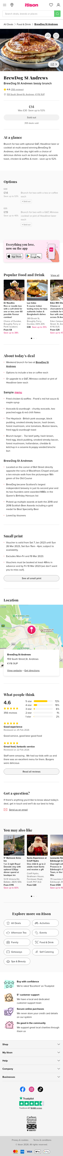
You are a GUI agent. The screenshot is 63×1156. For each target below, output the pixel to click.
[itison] (31, 5)
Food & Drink (24, 24)
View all (55, 275)
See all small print (31, 578)
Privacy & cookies (20, 1140)
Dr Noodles (9, 302)
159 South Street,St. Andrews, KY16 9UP (26, 94)
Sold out (31, 117)
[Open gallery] (31, 50)
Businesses (8, 1077)
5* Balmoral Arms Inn (12, 859)
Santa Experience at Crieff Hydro (37, 859)
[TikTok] (40, 1091)
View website (14, 670)
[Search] (57, 13)
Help (5, 1060)
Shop (5, 1044)
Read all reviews (32, 771)
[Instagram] (31, 1091)
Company (7, 1069)
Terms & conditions (42, 1140)
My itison (7, 1052)
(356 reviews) (17, 89)
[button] (31, 338)
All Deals (8, 24)
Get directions (32, 670)
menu (18, 392)
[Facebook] (22, 1091)
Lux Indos (31, 302)
